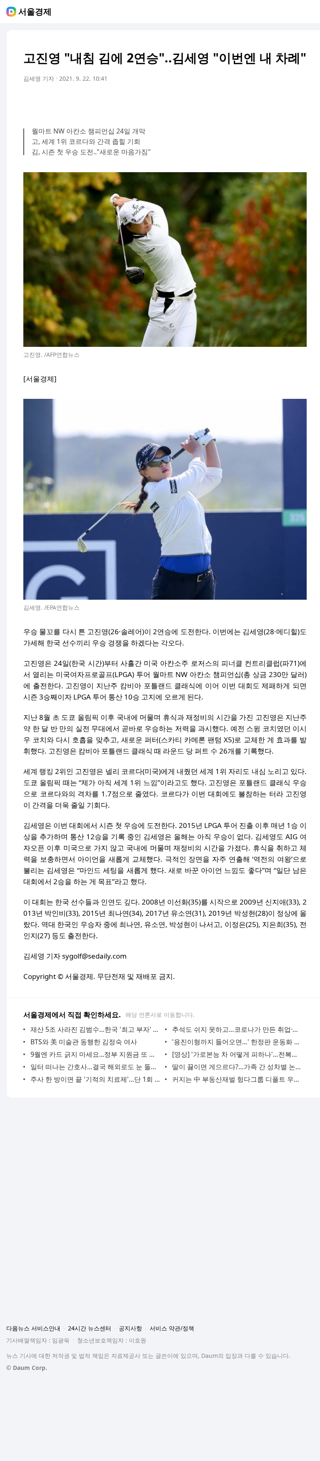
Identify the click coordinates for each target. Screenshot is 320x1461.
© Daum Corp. (26, 1367)
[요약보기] (231, 102)
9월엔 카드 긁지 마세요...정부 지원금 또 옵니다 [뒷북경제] (95, 1054)
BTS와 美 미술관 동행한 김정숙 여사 (83, 1041)
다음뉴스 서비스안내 (33, 1328)
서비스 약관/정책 (172, 1328)
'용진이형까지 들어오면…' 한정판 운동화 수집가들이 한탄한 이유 (237, 1041)
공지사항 (130, 1328)
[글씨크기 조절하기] (281, 102)
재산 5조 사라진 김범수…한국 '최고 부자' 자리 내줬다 (95, 1029)
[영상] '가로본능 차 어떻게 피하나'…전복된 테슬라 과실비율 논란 (237, 1054)
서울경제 (35, 11)
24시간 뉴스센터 (89, 1328)
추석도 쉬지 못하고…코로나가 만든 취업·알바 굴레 (237, 1029)
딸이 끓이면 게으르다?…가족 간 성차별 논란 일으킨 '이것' (237, 1066)
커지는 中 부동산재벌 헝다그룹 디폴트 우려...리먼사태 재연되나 (237, 1079)
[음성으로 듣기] (248, 102)
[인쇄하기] (298, 102)
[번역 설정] (265, 102)
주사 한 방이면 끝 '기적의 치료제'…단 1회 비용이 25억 (95, 1079)
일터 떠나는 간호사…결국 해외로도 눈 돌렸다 (95, 1066)
